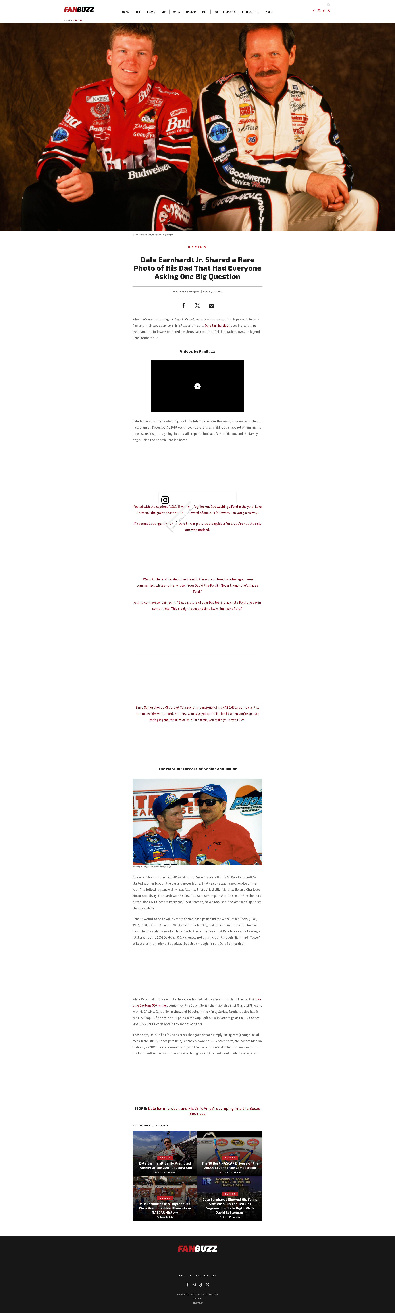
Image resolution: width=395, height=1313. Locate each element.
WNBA (176, 12)
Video (269, 12)
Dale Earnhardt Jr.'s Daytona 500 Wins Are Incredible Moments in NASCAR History (165, 1208)
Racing (68, 20)
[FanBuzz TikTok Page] (324, 10)
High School (250, 12)
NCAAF (126, 12)
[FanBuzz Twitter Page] (329, 10)
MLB (204, 12)
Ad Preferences (206, 1275)
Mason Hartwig (166, 1217)
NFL (138, 12)
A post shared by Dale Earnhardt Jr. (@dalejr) (187, 513)
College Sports (225, 12)
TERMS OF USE (197, 1299)
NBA (164, 12)
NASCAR (191, 12)
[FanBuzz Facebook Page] (314, 10)
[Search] (328, 4)
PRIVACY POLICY (198, 1303)
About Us (185, 1275)
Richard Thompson (188, 291)
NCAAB (151, 12)
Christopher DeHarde (231, 1172)
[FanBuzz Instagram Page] (319, 10)
